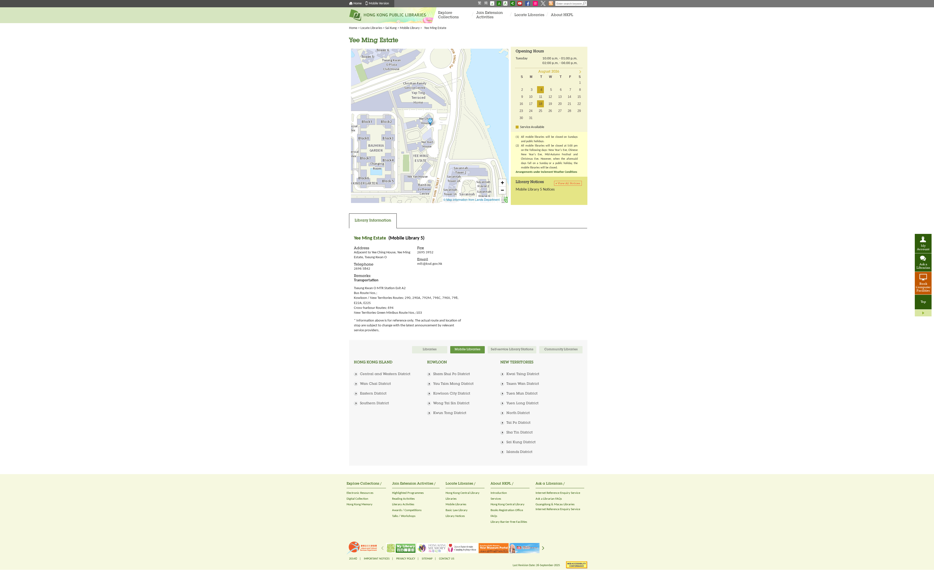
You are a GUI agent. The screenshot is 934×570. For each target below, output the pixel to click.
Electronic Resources (360, 493)
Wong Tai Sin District (451, 403)
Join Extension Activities (489, 15)
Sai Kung (391, 28)
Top (923, 302)
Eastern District (373, 393)
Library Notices (455, 516)
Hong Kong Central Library (462, 493)
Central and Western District (385, 374)
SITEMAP (427, 558)
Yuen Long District (522, 403)
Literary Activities (403, 504)
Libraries (451, 498)
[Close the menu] (923, 313)
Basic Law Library (456, 510)
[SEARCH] (584, 3)
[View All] (568, 183)
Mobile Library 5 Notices (535, 190)
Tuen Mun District (522, 393)
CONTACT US (446, 558)
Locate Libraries (529, 15)
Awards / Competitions (407, 510)
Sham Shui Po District (451, 374)
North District (518, 413)
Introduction (499, 493)
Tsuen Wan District (522, 384)
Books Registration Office (507, 510)
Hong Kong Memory (359, 504)
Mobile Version (379, 3)
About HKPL (562, 15)
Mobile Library (410, 28)
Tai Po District (518, 423)
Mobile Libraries (456, 504)
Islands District (519, 452)
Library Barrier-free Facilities (509, 522)
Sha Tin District (519, 432)
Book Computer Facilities (923, 287)
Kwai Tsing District (522, 374)
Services (496, 498)
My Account (923, 247)
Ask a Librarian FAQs (549, 498)
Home (357, 3)
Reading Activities (403, 498)
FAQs (494, 516)
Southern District (374, 403)
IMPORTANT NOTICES (377, 558)
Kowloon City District (451, 393)
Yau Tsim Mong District (453, 384)
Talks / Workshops (403, 516)
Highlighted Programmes (408, 493)
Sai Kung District (521, 442)
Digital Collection (357, 498)
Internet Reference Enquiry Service (558, 493)
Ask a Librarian (923, 266)
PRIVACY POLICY (405, 558)
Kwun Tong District (449, 413)
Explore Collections (448, 15)
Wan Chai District (375, 384)
